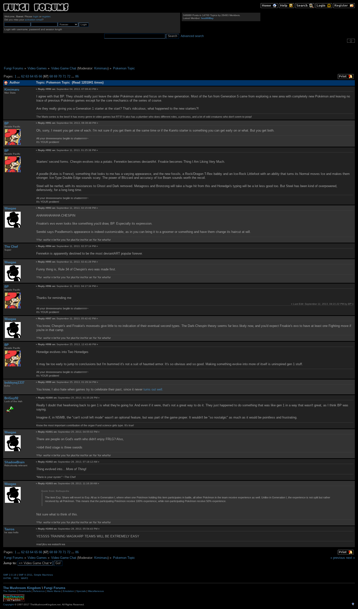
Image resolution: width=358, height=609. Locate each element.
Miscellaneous (96, 591)
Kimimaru (101, 68)
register (46, 16)
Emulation (68, 591)
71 (64, 76)
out (153, 389)
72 (68, 76)
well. (160, 389)
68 (51, 76)
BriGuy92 (11, 398)
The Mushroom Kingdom (22, 588)
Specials (81, 591)
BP (6, 123)
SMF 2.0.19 (9, 574)
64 (31, 76)
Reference (39, 591)
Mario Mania (54, 591)
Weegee (10, 208)
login (35, 16)
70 (60, 76)
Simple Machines (43, 574)
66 (40, 76)
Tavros (9, 529)
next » (350, 558)
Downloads (25, 591)
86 (77, 76)
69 (55, 76)
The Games (9, 591)
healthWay (207, 18)
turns (147, 389)
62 (23, 76)
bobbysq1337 (14, 382)
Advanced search (192, 36)
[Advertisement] (179, 55)
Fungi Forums (54, 588)
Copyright (8, 604)
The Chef (11, 246)
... (19, 76)
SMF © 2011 (25, 574)
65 (36, 76)
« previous (337, 558)
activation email (33, 19)
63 (27, 76)
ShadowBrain (14, 462)
